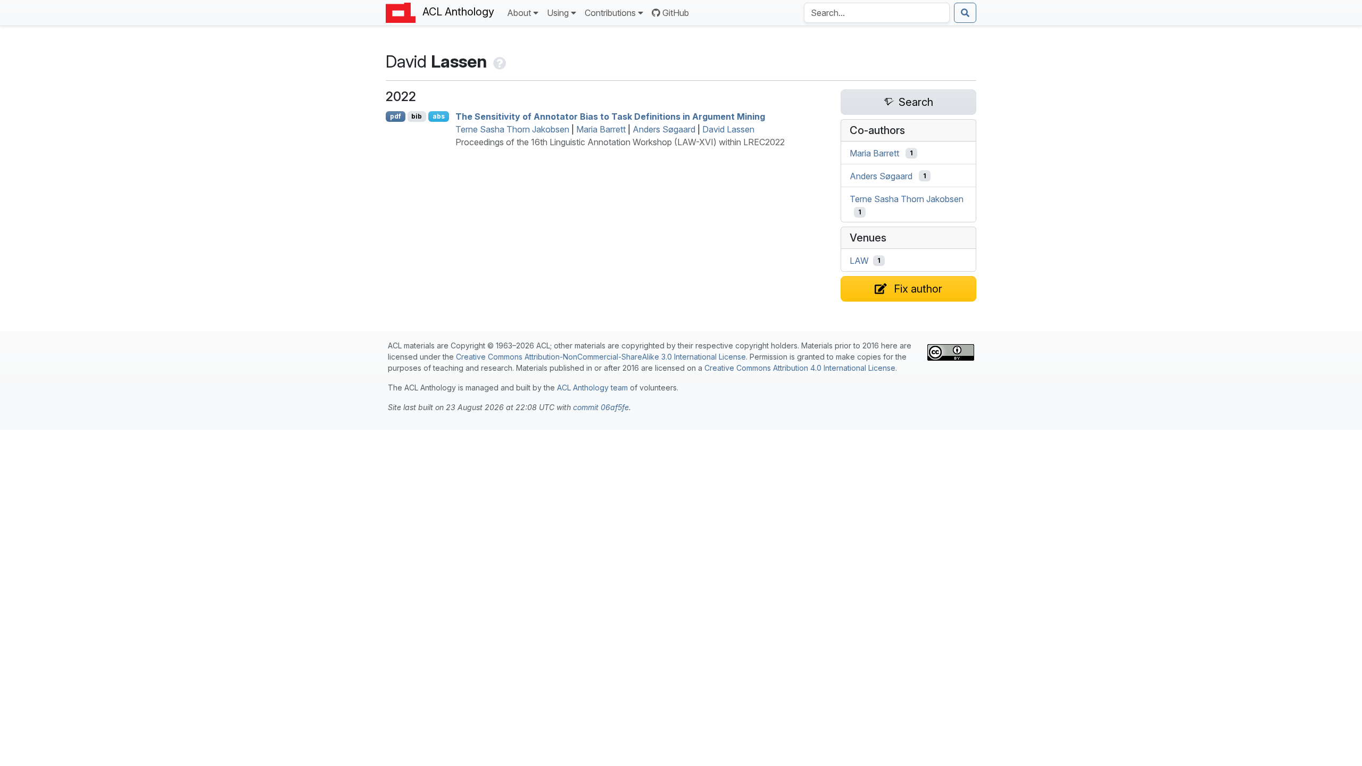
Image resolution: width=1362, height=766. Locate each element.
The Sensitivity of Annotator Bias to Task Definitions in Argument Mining (610, 116)
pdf (395, 116)
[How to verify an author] (498, 61)
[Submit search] (965, 13)
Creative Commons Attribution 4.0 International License (799, 367)
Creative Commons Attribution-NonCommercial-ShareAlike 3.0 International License (601, 356)
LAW (859, 260)
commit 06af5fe (601, 407)
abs (439, 116)
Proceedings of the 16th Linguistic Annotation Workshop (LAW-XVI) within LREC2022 (620, 142)
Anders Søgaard (664, 129)
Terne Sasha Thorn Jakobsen (512, 129)
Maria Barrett (601, 129)
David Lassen (728, 129)
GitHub (675, 12)
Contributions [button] (610, 12)
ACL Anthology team (592, 387)
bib (416, 116)
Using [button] (558, 12)
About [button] (519, 12)
